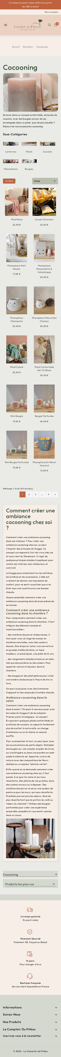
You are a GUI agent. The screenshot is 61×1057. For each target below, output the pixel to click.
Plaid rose (16, 219)
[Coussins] (47, 144)
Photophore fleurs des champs (44, 319)
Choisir (45, 181)
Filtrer (8, 180)
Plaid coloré (16, 367)
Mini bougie (17, 416)
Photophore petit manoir (16, 267)
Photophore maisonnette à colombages (44, 268)
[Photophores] (10, 161)
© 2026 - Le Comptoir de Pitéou (30, 1051)
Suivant (55, 494)
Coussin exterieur (44, 219)
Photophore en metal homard (44, 464)
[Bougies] (29, 161)
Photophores (11, 169)
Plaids (29, 151)
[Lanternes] (10, 144)
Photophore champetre (16, 319)
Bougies (29, 169)
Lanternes (10, 151)
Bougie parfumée (44, 416)
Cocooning (10, 874)
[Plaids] (29, 144)
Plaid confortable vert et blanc (44, 369)
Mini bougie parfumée (17, 462)
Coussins (47, 151)
